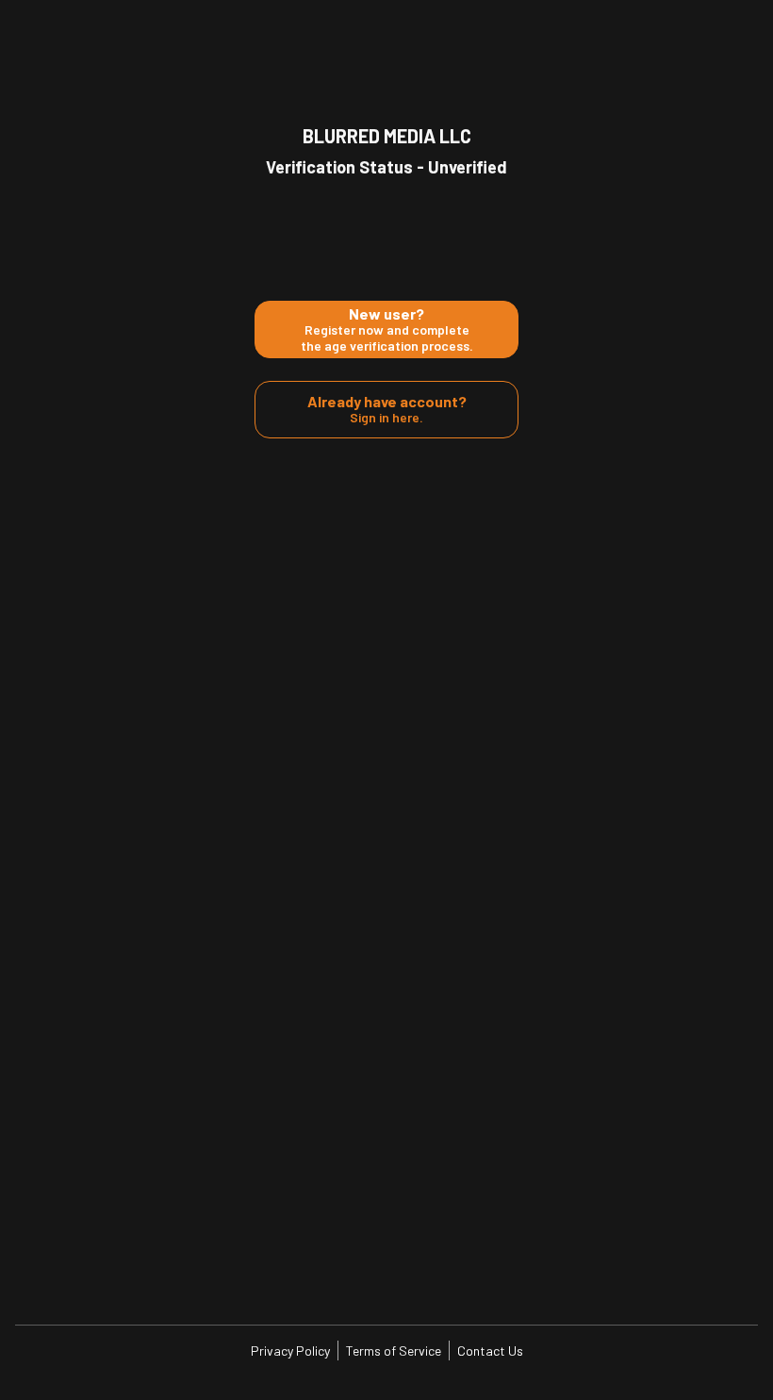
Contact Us (490, 1350)
